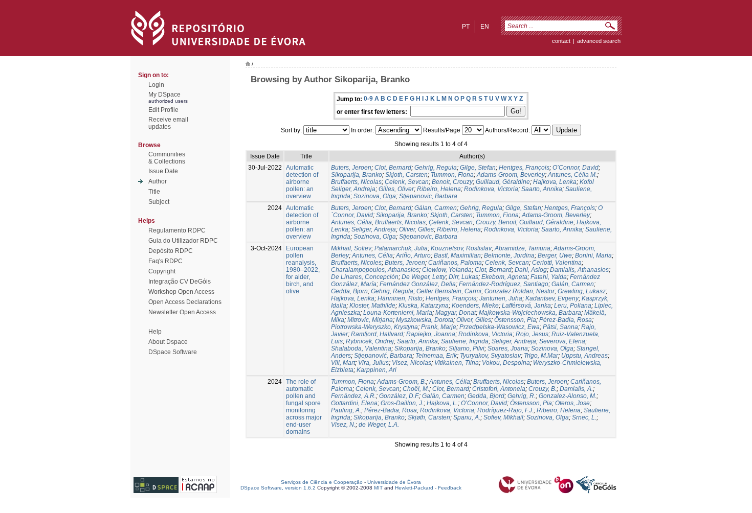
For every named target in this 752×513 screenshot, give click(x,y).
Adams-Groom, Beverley (511, 174)
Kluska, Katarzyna (424, 305)
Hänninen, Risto (400, 298)
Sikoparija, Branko (356, 174)
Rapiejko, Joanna (430, 334)
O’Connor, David (575, 167)
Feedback (449, 488)
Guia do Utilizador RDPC (183, 240)
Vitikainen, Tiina (456, 362)
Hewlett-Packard (414, 488)
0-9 (368, 98)
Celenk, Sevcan (507, 262)
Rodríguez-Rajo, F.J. (505, 410)
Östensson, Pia (515, 319)
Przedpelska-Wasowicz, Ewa (499, 327)
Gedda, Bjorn (349, 291)
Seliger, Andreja (373, 229)
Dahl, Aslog (531, 269)
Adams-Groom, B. (401, 381)
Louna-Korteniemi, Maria (397, 312)
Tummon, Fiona (452, 174)
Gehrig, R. (521, 396)
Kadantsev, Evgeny (552, 298)
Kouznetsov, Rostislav (461, 248)
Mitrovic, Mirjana (370, 319)
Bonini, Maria (593, 255)
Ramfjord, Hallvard (377, 334)
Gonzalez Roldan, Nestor (519, 291)
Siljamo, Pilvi (466, 348)
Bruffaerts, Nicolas (356, 181)
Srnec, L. (584, 417)
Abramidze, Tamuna (522, 248)
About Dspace (168, 341)
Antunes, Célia (351, 222)
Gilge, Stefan (478, 167)
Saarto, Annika (541, 189)
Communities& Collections (166, 158)
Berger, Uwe (555, 255)
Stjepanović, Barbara (383, 355)
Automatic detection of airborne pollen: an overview (302, 182)
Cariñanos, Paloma (455, 262)
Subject (158, 201)
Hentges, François (524, 167)
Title (154, 191)
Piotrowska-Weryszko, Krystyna (374, 327)
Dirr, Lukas (463, 277)
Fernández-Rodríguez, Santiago (503, 284)
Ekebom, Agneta (504, 277)
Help (155, 331)
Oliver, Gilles (416, 229)
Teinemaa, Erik (436, 355)
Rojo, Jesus (532, 334)
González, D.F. (399, 396)
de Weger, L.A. (379, 424)
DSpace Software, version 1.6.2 (278, 488)
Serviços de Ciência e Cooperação (322, 482)
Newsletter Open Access (182, 312)
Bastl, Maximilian (457, 255)
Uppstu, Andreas (584, 355)
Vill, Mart (343, 362)
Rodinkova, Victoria (491, 189)
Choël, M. (416, 388)
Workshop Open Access (181, 291)
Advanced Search (599, 41)
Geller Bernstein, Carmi (448, 291)
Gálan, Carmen (435, 208)
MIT (378, 488)
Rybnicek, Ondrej (370, 341)
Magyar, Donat (455, 312)
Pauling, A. (346, 410)
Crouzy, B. (542, 388)
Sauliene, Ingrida (465, 341)
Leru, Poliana (572, 305)
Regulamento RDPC (177, 230)
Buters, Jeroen (351, 167)
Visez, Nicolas (411, 362)
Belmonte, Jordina (509, 255)
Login (156, 84)
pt (466, 26)
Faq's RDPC (165, 261)
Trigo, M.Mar (541, 355)
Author (157, 181)
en (484, 26)
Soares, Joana (508, 348)
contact (561, 41)
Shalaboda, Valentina (361, 348)
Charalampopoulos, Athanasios (375, 269)
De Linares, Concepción (365, 277)
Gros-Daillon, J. (402, 403)
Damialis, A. (576, 388)
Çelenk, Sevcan (407, 181)
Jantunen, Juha (500, 298)
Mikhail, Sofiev (351, 248)
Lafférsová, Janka (526, 305)
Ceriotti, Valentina (557, 262)
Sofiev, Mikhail (503, 417)
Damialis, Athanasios (579, 269)
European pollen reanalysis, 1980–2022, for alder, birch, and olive (303, 270)
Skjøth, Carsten (429, 417)
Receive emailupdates (168, 123)
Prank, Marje (438, 327)
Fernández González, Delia (418, 284)
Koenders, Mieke (475, 305)
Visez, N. (343, 424)
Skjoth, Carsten (406, 174)
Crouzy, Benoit (496, 222)
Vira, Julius (373, 362)
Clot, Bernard (392, 167)
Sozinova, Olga (374, 196)
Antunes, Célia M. (572, 174)
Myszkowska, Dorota (424, 319)
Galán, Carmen (572, 284)
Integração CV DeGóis (179, 281)
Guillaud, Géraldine (503, 181)
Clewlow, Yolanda (447, 269)
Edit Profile (163, 109)
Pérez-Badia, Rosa (565, 319)
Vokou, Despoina (506, 362)
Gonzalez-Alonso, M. (567, 396)
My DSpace (164, 94)
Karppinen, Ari (376, 370)
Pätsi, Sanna (560, 327)
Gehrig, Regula (435, 167)
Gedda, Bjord (486, 396)
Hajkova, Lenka (555, 181)
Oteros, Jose (572, 403)
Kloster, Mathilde (372, 305)
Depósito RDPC (170, 250)
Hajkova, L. (442, 403)
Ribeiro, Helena (439, 189)
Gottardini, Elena (354, 403)
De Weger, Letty (424, 277)
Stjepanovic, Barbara (428, 196)
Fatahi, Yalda (548, 277)
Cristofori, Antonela (498, 388)
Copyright (161, 271)
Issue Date (163, 171)
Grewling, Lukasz (582, 291)
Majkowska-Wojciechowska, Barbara (530, 312)
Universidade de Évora (394, 482)
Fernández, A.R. (353, 396)
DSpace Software (172, 352)
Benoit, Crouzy (452, 181)
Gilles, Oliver (396, 189)
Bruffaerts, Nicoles (356, 262)
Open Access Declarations (185, 302)
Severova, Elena (562, 341)
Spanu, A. (466, 417)
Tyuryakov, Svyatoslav (490, 355)
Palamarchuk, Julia (401, 248)
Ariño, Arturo (413, 255)
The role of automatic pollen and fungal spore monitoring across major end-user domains (304, 406)
